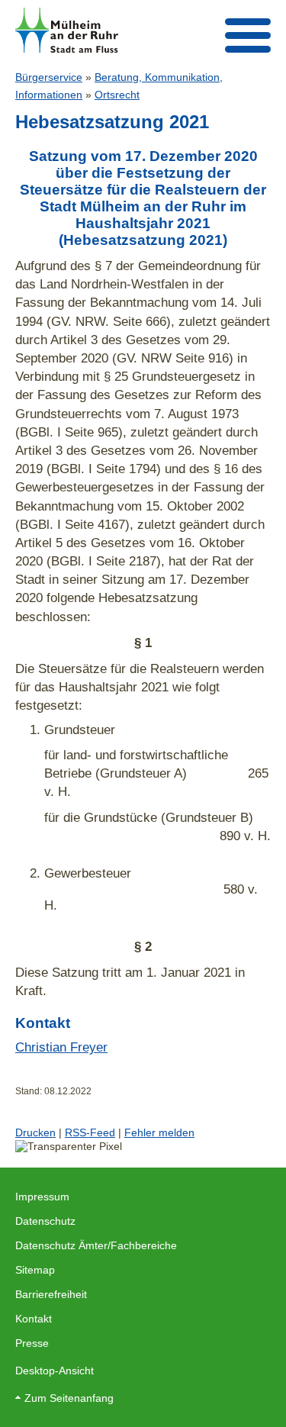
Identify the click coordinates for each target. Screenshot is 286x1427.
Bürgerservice (48, 77)
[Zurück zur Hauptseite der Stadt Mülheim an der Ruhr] (66, 30)
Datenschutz (45, 1221)
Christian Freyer (61, 1047)
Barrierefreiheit (51, 1294)
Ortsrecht (117, 95)
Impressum (42, 1196)
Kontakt (33, 1319)
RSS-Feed (90, 1132)
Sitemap (35, 1270)
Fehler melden (159, 1132)
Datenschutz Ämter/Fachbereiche (96, 1245)
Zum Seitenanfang (69, 1398)
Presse (32, 1343)
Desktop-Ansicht (54, 1370)
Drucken (35, 1132)
